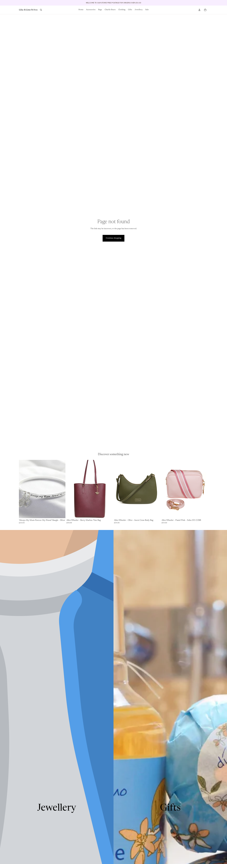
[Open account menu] (199, 10)
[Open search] (41, 10)
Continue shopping (113, 238)
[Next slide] (109, 489)
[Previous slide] (70, 489)
